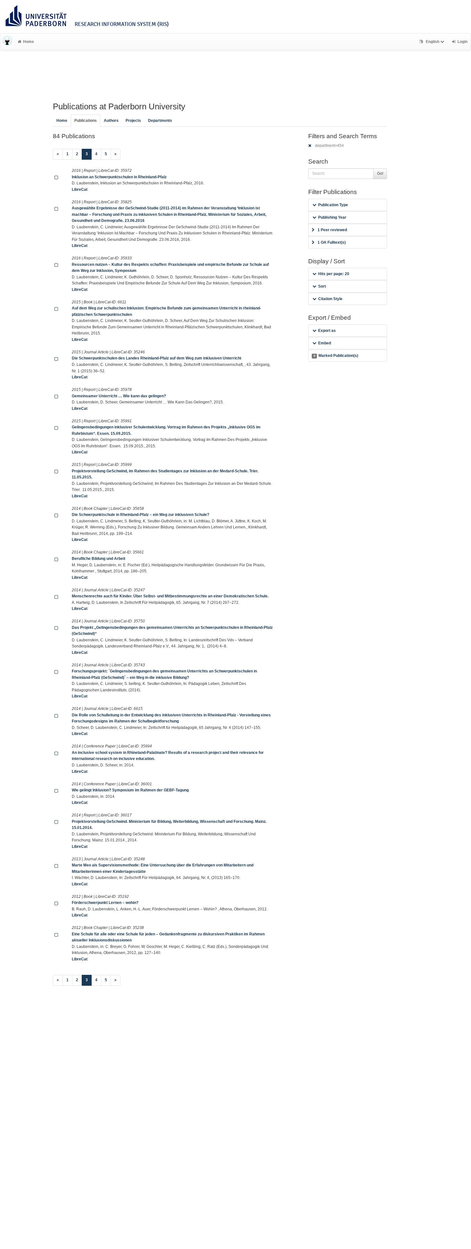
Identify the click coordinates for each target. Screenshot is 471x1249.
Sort (322, 286)
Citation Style (330, 299)
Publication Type (333, 205)
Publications (85, 120)
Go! (380, 173)
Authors (111, 120)
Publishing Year (332, 217)
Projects (133, 120)
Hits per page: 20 (333, 274)
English (432, 41)
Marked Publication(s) (336, 355)
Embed (324, 343)
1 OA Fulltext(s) (332, 242)
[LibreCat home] (7, 42)
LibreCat (79, 189)
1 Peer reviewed (332, 230)
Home (28, 41)
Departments (160, 120)
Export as (327, 330)
